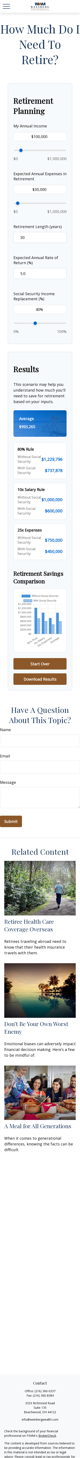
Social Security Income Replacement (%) (34, 296)
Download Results (40, 679)
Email (5, 756)
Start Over (40, 663)
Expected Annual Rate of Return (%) (35, 260)
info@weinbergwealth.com (40, 1419)
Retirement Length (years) (37, 226)
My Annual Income (30, 125)
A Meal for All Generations (37, 1126)
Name (5, 729)
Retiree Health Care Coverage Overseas (29, 925)
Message (8, 782)
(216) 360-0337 (45, 1391)
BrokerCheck (47, 1436)
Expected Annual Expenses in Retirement (40, 176)
